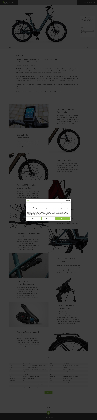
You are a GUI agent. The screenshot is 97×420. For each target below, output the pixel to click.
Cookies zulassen (63, 218)
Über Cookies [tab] (63, 203)
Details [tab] (48, 203)
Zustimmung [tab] (33, 203)
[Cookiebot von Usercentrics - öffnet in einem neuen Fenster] (65, 200)
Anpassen (48, 218)
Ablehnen (34, 218)
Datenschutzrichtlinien (33, 211)
